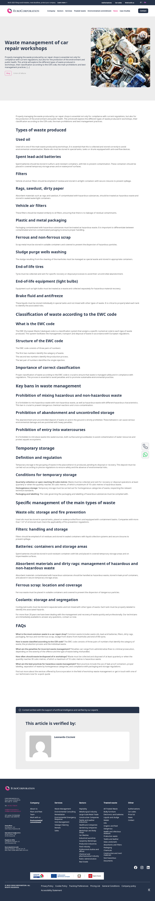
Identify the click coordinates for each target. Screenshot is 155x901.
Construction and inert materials (113, 854)
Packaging (108, 847)
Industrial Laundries (87, 838)
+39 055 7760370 (12, 806)
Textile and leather (111, 839)
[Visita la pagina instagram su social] (142, 867)
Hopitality (83, 809)
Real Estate (83, 862)
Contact (143, 11)
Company (51, 11)
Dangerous (108, 829)
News (115, 11)
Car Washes (84, 835)
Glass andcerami (110, 842)
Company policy (129, 886)
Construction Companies (89, 817)
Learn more (61, 3)
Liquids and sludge (111, 817)
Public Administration (88, 859)
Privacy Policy (47, 886)
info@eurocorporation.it (12, 810)
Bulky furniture (110, 812)
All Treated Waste (111, 809)
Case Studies (125, 11)
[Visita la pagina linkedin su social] (148, 867)
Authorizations (107, 3)
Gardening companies (88, 828)
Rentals (58, 828)
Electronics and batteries (114, 814)
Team (32, 814)
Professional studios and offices (89, 850)
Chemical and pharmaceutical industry (89, 855)
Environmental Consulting (65, 812)
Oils (105, 823)
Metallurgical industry (88, 812)
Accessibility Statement (51, 890)
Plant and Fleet (36, 812)
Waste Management (63, 809)
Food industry (84, 846)
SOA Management (62, 822)
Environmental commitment (99, 11)
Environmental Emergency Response (65, 818)
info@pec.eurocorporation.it (13, 811)
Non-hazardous (110, 858)
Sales (57, 830)
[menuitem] (141, 2)
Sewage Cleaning (62, 825)
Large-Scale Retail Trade (89, 814)
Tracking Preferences (78, 886)
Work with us (129, 3)
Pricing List (95, 886)
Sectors (60, 11)
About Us (33, 809)
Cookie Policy (61, 886)
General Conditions (111, 886)
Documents (108, 861)
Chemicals (108, 850)
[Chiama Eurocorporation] (145, 446)
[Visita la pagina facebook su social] (136, 867)
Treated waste (80, 11)
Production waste (110, 836)
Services (68, 11)
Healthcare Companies (88, 825)
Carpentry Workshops (88, 841)
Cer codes (118, 3)
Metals (106, 820)
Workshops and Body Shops (87, 831)
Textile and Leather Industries (86, 821)
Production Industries (88, 844)
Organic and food (111, 826)
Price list (131, 814)
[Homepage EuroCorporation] (23, 11)
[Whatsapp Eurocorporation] (145, 454)
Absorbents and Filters (113, 845)
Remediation (60, 814)
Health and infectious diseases (112, 832)
